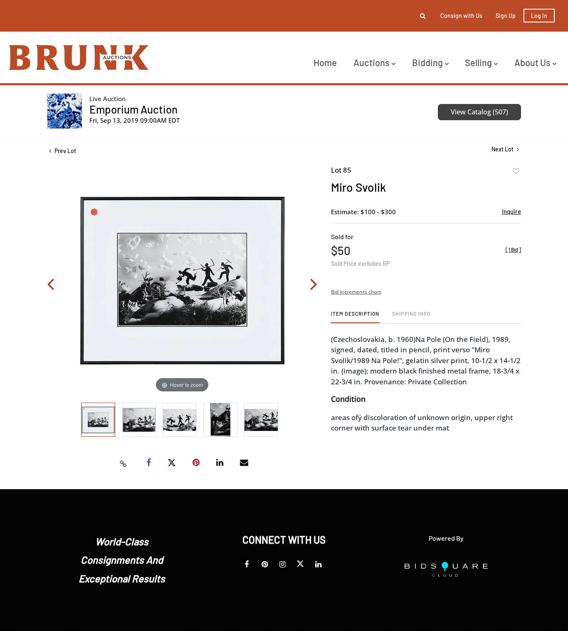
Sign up (506, 15)
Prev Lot (64, 150)
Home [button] (325, 62)
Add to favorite (516, 171)
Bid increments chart (356, 291)
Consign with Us (461, 15)
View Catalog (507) (479, 111)
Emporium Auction (133, 109)
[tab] (355, 317)
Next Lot (503, 149)
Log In (539, 15)
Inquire (511, 211)
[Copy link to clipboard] (123, 463)
